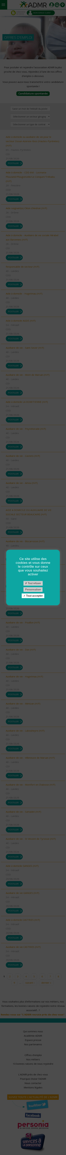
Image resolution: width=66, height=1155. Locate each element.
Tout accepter (34, 595)
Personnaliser (33, 589)
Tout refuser (34, 583)
